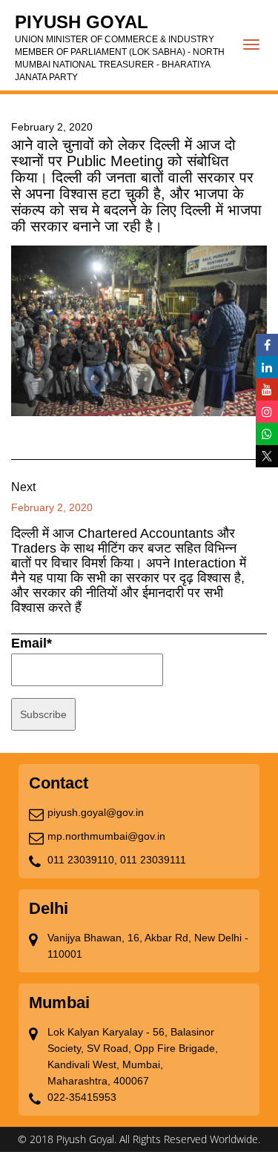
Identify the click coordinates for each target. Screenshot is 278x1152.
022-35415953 (81, 1097)
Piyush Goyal (120, 47)
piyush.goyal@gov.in (95, 812)
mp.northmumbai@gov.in (106, 836)
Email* (31, 643)
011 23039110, (82, 860)
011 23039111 (153, 860)
